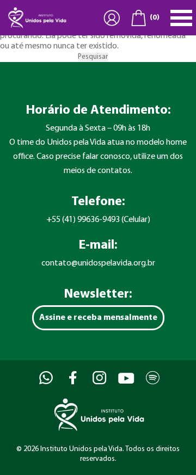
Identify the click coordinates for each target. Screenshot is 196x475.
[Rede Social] (45, 378)
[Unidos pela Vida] (36, 17)
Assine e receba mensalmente (98, 317)
